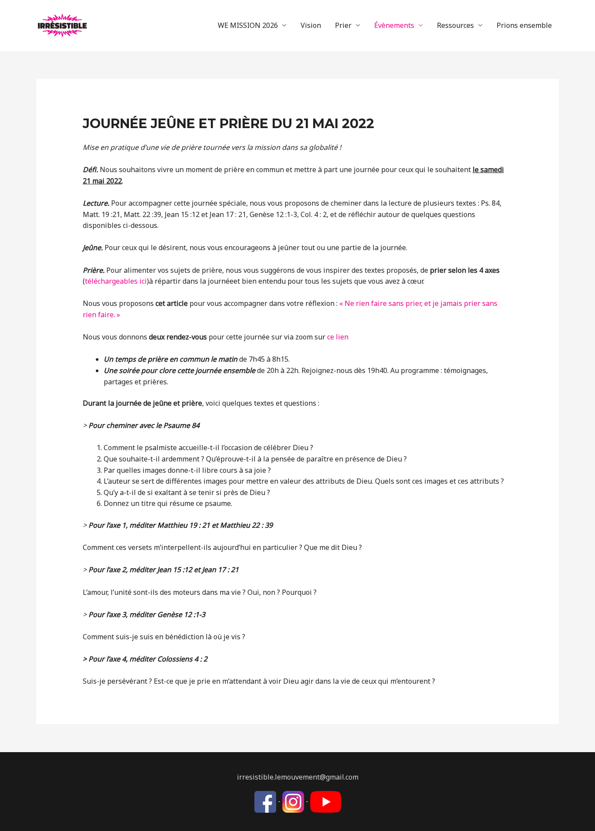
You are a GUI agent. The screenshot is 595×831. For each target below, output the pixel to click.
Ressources (455, 25)
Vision (311, 25)
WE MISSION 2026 (248, 25)
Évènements (394, 25)
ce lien (337, 337)
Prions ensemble (524, 25)
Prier (343, 25)
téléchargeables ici (116, 281)
